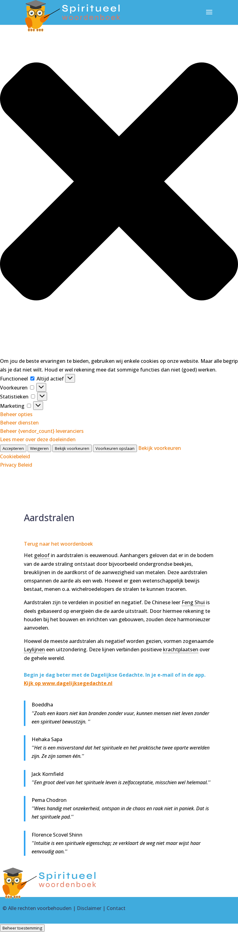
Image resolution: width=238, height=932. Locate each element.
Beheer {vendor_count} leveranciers (42, 431)
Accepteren (13, 448)
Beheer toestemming (22, 928)
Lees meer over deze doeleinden (38, 439)
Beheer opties (16, 414)
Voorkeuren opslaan (114, 448)
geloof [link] (42, 555)
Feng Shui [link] (193, 602)
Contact (116, 908)
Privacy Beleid (16, 464)
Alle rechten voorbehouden (40, 908)
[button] (119, 182)
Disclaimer (89, 908)
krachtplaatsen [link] (180, 649)
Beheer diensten (19, 422)
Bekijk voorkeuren (72, 448)
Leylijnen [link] (34, 649)
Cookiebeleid (15, 456)
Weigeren (39, 448)
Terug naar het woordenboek (58, 543)
